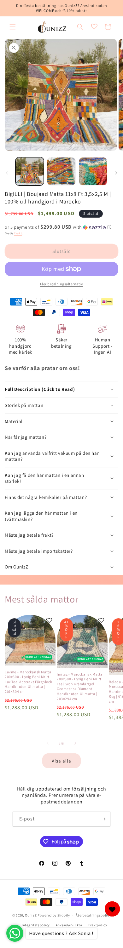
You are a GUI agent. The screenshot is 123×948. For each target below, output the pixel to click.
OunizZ (31, 915)
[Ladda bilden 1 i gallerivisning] (29, 171)
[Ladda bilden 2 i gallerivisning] (61, 171)
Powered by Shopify (54, 915)
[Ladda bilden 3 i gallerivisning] (93, 171)
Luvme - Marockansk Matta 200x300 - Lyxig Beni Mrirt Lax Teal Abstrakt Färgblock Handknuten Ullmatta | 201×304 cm (28, 682)
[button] (13, 27)
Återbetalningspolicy (93, 915)
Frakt (18, 233)
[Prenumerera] (103, 819)
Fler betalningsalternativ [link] (61, 284)
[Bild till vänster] (7, 173)
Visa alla (61, 761)
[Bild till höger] (116, 173)
